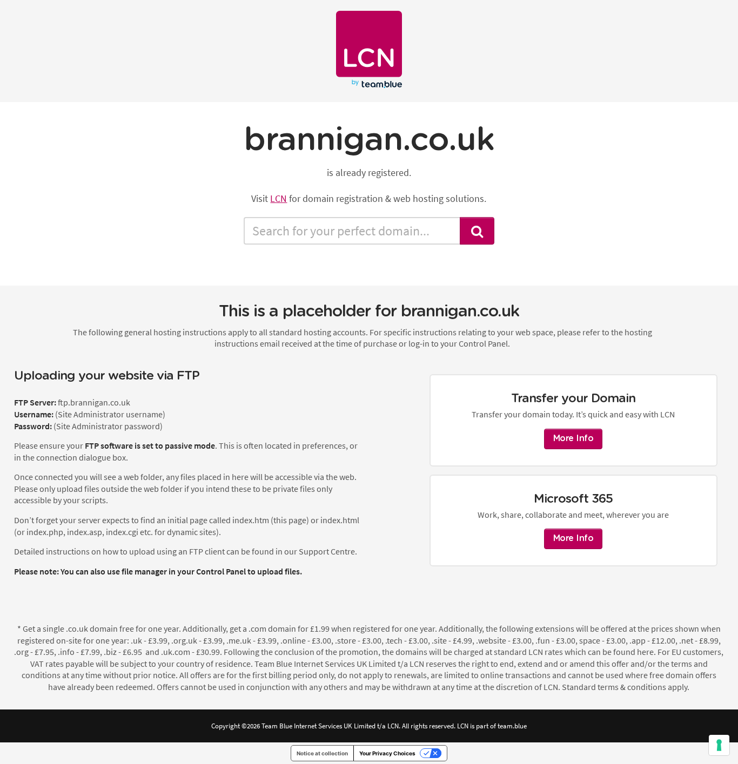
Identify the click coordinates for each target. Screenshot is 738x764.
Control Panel (221, 571)
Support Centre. (328, 551)
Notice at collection (322, 753)
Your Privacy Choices (387, 753)
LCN (278, 198)
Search (477, 231)
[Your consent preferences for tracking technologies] (719, 745)
